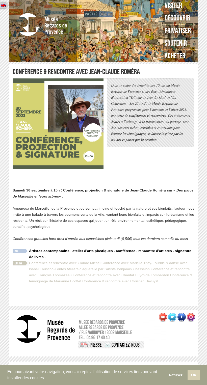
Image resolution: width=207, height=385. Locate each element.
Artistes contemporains (49, 251)
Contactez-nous (126, 345)
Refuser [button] (175, 375)
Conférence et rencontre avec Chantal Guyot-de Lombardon (121, 275)
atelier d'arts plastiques (92, 251)
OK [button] (193, 375)
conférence (125, 251)
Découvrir (177, 18)
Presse (96, 345)
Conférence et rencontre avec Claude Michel (64, 263)
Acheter (175, 56)
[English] (3, 5)
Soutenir (176, 43)
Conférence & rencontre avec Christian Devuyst (120, 281)
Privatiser (178, 30)
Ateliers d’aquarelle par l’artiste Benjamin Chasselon (108, 269)
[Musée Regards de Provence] (43, 24)
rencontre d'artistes (155, 251)
